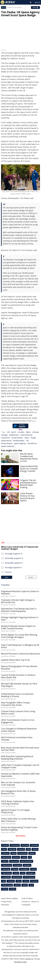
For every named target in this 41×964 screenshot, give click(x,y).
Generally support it (14, 558)
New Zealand (17, 877)
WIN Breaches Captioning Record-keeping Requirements (17, 757)
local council (14, 861)
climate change (7, 885)
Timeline (5, 585)
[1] (13, 943)
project (16, 873)
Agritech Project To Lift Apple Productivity (15, 811)
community (34, 845)
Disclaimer (5, 905)
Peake (33, 437)
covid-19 (5, 861)
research (21, 849)
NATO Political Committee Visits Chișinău (16, 738)
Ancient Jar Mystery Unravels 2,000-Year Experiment (20, 775)
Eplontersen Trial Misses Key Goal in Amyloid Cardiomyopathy (18, 609)
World (3, 7)
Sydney (26, 881)
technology (5, 869)
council (24, 857)
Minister (32, 853)
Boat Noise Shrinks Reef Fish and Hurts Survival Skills (20, 748)
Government (17, 437)
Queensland (6, 857)
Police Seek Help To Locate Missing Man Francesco (18, 819)
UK (8, 432)
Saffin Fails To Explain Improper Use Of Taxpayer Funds (20, 766)
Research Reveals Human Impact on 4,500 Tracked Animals (18, 627)
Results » (31, 577)
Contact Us (25, 901)
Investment (17, 865)
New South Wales (26, 861)
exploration (6, 440)
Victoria (35, 849)
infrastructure (6, 865)
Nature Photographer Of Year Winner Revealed (19, 667)
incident (12, 889)
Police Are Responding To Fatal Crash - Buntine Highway (19, 828)
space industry (7, 446)
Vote (6, 577)
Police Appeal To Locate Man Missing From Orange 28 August (19, 636)
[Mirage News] (8, 2)
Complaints (25, 905)
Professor (5, 853)
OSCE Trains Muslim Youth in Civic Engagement (17, 721)
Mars (28, 432)
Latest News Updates (9, 898)
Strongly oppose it (13, 567)
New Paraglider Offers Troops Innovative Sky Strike (15, 703)
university (25, 845)
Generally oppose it (14, 563)
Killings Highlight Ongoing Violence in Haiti (19, 618)
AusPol (33, 869)
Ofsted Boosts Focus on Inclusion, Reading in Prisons (17, 695)
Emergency (30, 873)
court (31, 885)
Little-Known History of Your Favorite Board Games (27, 497)
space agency (20, 443)
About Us (35, 901)
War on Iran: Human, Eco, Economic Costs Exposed (18, 783)
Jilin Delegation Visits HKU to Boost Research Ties (18, 792)
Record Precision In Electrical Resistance (20, 653)
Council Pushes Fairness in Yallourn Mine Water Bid (18, 676)
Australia (5, 845)
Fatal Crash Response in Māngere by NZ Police (20, 646)
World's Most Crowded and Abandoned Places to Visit (29, 457)
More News (20, 836)
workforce (32, 443)
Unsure (8, 572)
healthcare (14, 435)
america (17, 885)
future (19, 881)
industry (15, 869)
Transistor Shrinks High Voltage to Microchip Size (18, 601)
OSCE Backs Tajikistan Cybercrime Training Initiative (17, 802)
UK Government (29, 877)
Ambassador (18, 440)
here (34, 421)
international (26, 435)
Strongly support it (13, 553)
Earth (13, 432)
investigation (24, 869)
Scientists (5, 437)
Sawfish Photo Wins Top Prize (15, 660)
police (4, 849)
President (34, 881)
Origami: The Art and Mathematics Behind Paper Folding (28, 484)
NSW (28, 849)
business (16, 857)
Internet (4, 889)
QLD (3, 881)
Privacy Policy (6, 901)
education (27, 865)
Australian (12, 849)
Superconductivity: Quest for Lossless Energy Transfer (29, 468)
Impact (25, 885)
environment (23, 853)
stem (26, 437)
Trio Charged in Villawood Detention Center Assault (19, 729)
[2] (15, 943)
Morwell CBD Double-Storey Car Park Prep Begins (19, 684)
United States (6, 873)
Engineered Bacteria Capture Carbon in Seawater (20, 592)
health (14, 853)
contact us (29, 959)
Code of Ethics (27, 898)
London (21, 432)
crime (23, 873)
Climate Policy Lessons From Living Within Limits (18, 712)
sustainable (6, 877)
